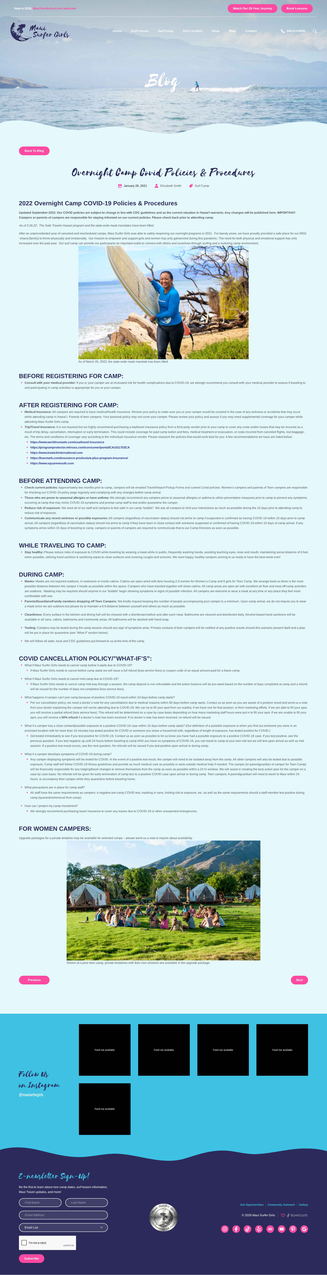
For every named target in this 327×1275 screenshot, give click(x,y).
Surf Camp (165, 31)
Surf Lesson (140, 31)
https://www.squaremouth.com (52, 463)
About (117, 31)
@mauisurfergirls (31, 1094)
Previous (34, 980)
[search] (315, 31)
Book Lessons (297, 8)
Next (299, 980)
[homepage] (39, 31)
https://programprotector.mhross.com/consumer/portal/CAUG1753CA (80, 447)
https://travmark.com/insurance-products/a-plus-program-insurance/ (79, 458)
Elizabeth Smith (170, 185)
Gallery (303, 1204)
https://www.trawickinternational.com (56, 452)
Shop (216, 31)
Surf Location (192, 31)
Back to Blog (34, 150)
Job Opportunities (252, 1204)
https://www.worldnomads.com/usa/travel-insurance (67, 442)
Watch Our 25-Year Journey (252, 8)
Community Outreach (281, 1204)
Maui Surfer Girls (263, 1215)
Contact (251, 31)
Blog (232, 31)
